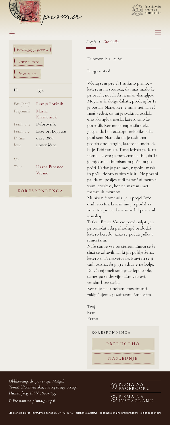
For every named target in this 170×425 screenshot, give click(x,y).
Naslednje (123, 358)
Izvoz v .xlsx (29, 61)
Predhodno (123, 343)
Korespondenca (41, 190)
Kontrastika (33, 387)
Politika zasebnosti (150, 412)
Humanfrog (18, 393)
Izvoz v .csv (27, 74)
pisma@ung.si (44, 401)
